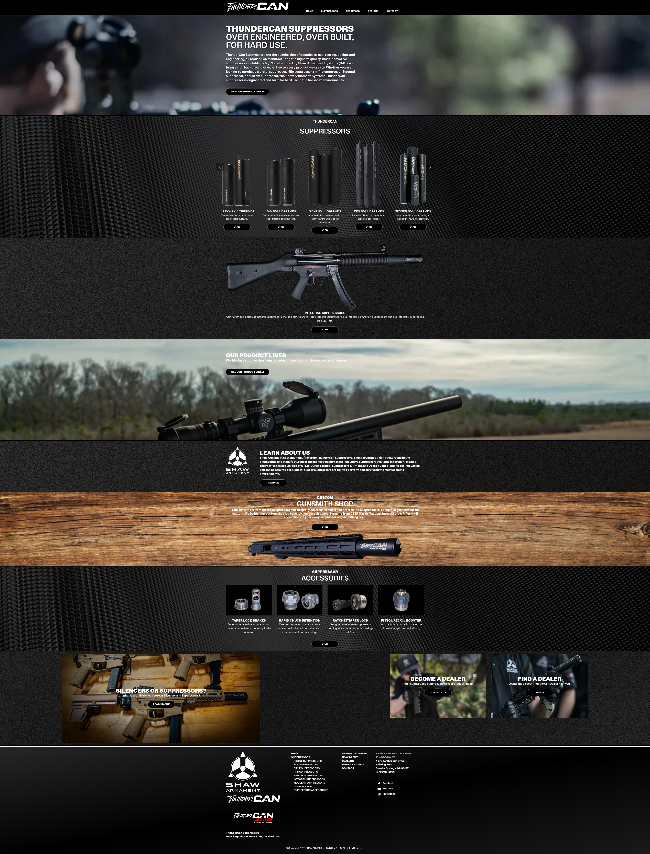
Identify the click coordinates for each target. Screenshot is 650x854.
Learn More (161, 704)
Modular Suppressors (309, 782)
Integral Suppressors (309, 779)
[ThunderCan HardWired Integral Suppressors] (257, 818)
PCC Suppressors (306, 764)
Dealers (373, 11)
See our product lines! (247, 91)
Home (309, 11)
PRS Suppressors (306, 771)
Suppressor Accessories (311, 790)
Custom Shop (303, 786)
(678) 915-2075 (385, 771)
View (237, 227)
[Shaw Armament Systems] (257, 772)
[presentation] (220, 167)
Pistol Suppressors (308, 761)
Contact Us (438, 692)
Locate (540, 692)
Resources (353, 11)
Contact (392, 11)
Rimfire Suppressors (308, 775)
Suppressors (329, 11)
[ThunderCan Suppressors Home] (257, 800)
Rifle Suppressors (307, 768)
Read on (273, 482)
